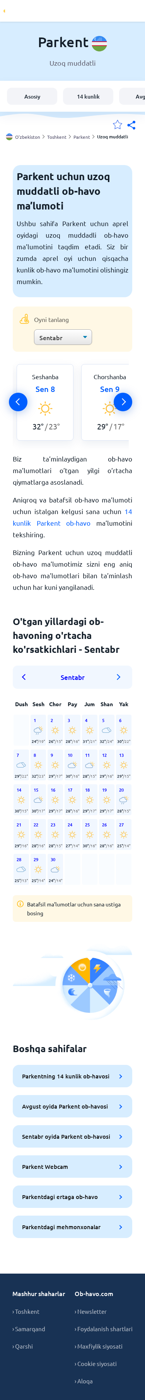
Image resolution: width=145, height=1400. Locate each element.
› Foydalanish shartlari (104, 1328)
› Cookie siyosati (96, 1363)
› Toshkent (25, 1311)
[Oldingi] (18, 402)
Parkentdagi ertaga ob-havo (60, 1197)
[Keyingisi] (123, 402)
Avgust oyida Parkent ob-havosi (65, 1106)
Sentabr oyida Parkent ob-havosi (66, 1136)
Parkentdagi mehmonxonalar (61, 1227)
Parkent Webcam (45, 1166)
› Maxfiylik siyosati (99, 1346)
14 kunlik (88, 96)
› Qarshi (22, 1346)
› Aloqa (84, 1381)
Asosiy (32, 96)
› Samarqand (28, 1328)
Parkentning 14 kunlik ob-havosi (65, 1076)
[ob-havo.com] (35, 10)
